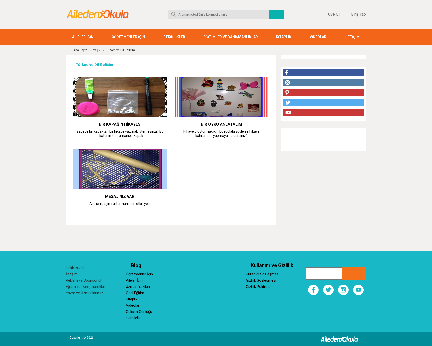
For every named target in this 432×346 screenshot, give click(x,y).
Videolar (133, 305)
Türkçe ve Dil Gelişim (120, 50)
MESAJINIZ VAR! (120, 196)
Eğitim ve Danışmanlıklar (85, 286)
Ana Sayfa (81, 50)
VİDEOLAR (318, 37)
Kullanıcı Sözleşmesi (263, 274)
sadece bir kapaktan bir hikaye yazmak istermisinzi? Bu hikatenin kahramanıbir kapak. (120, 133)
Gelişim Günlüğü (139, 311)
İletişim (72, 274)
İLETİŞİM (352, 37)
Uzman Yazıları (138, 286)
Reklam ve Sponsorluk (84, 280)
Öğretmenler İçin (139, 274)
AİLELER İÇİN (83, 37)
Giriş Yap (358, 14)
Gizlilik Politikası (259, 286)
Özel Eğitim (135, 293)
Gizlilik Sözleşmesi (261, 280)
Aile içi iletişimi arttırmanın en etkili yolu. (121, 204)
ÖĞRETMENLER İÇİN (128, 37)
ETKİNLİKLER (174, 37)
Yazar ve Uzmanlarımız (84, 293)
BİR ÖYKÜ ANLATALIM (221, 124)
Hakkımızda (75, 268)
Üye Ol (334, 14)
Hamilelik (133, 318)
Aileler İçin (134, 280)
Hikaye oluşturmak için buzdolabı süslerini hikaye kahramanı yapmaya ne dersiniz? (222, 133)
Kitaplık (132, 299)
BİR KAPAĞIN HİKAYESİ (120, 124)
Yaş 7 (97, 50)
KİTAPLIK (284, 37)
